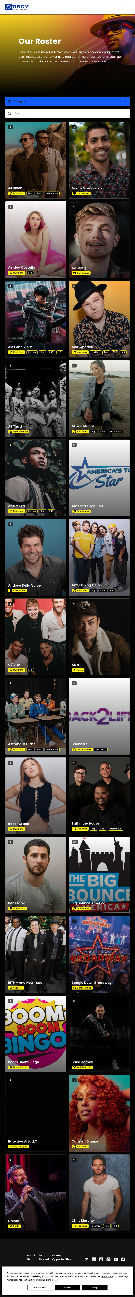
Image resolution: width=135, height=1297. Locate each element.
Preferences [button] (51, 1280)
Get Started (44, 1257)
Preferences (40, 1288)
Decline (67, 1288)
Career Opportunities (61, 1257)
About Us (31, 1257)
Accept (94, 1288)
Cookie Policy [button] (107, 1276)
